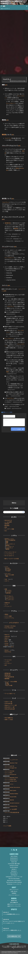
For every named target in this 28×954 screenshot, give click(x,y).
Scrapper (8, 570)
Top (1, 8)
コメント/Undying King (11, 806)
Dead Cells (14, 862)
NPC (6, 665)
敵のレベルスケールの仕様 (12, 558)
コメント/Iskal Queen (10, 790)
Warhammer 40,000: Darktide (14, 882)
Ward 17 (7, 638)
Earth (6, 640)
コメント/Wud (8, 772)
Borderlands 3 (14, 858)
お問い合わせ (14, 891)
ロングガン (9, 590)
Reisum (7, 650)
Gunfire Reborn (14, 867)
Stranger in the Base (10, 626)
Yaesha (6, 645)
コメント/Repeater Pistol (11, 777)
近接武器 (8, 593)
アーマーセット (9, 596)
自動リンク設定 (9, 719)
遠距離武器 (7, 223)
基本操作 (7, 523)
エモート (7, 581)
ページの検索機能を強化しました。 (12, 914)
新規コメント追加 (7, 412)
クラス (6, 566)
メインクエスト (14, 622)
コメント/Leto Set (9, 766)
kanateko (10, 951)
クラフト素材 (8, 616)
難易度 (4, 134)
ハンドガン (9, 591)
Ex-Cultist (8, 569)
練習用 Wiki (14, 900)
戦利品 (7, 545)
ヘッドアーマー (10, 597)
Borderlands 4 (14, 860)
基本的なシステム (9, 539)
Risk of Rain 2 (14, 873)
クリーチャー (8, 663)
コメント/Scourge (9, 771)
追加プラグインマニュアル (14, 906)
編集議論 (7, 678)
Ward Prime (8, 652)
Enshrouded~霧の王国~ (14, 863)
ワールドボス (8, 660)
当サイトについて (14, 889)
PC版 (7, 683)
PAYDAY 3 (14, 869)
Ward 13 (7, 634)
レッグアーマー (10, 599)
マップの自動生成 (10, 540)
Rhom (6, 641)
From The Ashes (9, 628)
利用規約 (14, 893)
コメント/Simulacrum (10, 774)
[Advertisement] (14, 25)
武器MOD (7, 602)
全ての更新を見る (12, 936)
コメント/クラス (9, 784)
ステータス (7, 573)
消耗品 (17, 168)
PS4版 (7, 684)
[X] (11, 850)
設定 (6, 527)
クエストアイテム (9, 618)
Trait (6, 579)
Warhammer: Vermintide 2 (14, 880)
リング (6, 604)
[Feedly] (16, 850)
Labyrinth (7, 636)
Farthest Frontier (14, 865)
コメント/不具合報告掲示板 (12, 812)
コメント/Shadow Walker (11, 793)
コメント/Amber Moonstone (12, 787)
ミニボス (7, 661)
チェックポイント (11, 103)
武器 (6, 589)
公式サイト (7, 701)
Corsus (6, 643)
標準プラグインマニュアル (14, 904)
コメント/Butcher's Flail (11, 763)
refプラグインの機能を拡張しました (12, 930)
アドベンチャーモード (10, 552)
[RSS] (14, 850)
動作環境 (7, 525)
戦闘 (7, 372)
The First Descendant (14, 878)
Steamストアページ (10, 705)
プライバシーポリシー (14, 895)
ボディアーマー (10, 598)
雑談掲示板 (7, 675)
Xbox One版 (9, 685)
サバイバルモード (9, 555)
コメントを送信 (16, 429)
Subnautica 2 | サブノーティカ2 (14, 876)
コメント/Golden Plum (11, 781)
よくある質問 (8, 522)
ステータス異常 (10, 575)
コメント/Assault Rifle (10, 796)
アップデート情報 (9, 529)
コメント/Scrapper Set (10, 768)
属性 (7, 576)
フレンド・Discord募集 (11, 681)
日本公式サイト (9, 707)
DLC (6, 530)
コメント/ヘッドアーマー (11, 760)
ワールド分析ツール (10, 693)
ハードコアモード (9, 554)
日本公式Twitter (9, 709)
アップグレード (10, 546)
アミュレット (8, 606)
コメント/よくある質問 (11, 809)
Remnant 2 (14, 871)
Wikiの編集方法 (9, 717)
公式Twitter (8, 703)
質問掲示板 (7, 673)
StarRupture (14, 875)
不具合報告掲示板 (9, 677)
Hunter (8, 568)
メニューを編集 (7, 826)
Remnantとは (8, 520)
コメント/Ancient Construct (12, 803)
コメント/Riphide (9, 800)
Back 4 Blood (14, 856)
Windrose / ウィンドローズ (14, 884)
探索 (7, 542)
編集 (6, 84)
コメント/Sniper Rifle (10, 779)
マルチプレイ (7, 79)
